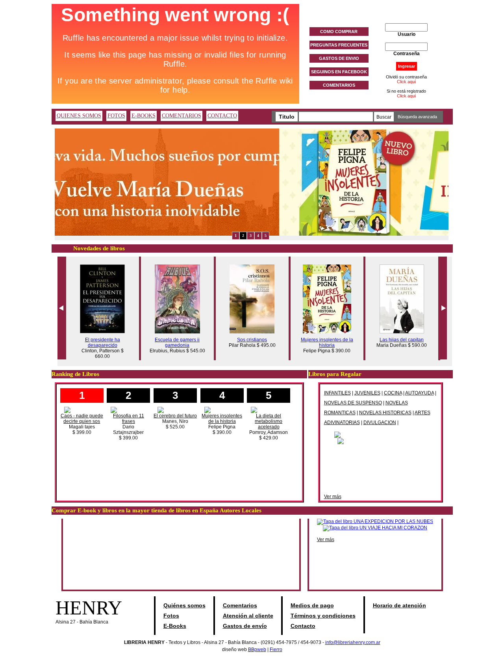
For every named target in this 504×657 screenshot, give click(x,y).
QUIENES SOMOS (79, 116)
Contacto (303, 626)
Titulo (287, 117)
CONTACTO (222, 116)
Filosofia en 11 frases (128, 418)
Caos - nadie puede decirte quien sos (82, 418)
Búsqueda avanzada (417, 116)
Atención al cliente (248, 615)
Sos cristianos (252, 339)
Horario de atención (399, 605)
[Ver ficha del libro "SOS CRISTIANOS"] (252, 332)
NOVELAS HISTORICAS (385, 412)
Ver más (332, 496)
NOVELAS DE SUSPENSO (353, 403)
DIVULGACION (379, 422)
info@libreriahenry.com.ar (352, 642)
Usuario (406, 34)
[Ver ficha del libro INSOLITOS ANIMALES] (380, 440)
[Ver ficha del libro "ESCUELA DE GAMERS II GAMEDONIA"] (177, 332)
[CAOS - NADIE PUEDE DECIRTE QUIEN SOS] (82, 409)
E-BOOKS (144, 116)
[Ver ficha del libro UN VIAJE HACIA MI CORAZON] (375, 527)
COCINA (393, 393)
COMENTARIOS (339, 85)
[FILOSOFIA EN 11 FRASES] (128, 409)
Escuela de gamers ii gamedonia (177, 342)
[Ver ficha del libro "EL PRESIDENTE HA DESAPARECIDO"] (102, 332)
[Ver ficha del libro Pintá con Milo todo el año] (380, 434)
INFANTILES (337, 393)
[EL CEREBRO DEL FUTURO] (175, 409)
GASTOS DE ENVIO (339, 58)
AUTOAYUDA (419, 393)
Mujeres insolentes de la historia (327, 342)
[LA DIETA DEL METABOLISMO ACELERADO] (268, 409)
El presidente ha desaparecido (102, 342)
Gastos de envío (245, 626)
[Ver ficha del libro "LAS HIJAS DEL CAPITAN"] (402, 332)
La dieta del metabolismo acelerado (268, 421)
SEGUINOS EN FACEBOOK (339, 71)
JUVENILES (367, 393)
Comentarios (240, 605)
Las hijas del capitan (402, 339)
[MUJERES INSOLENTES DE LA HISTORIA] (222, 409)
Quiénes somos (184, 605)
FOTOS (116, 116)
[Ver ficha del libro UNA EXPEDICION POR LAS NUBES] (375, 521)
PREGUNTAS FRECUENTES (338, 45)
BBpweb (257, 649)
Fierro (276, 649)
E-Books (174, 626)
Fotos (171, 615)
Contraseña (406, 53)
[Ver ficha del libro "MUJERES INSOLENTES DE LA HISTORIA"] (327, 332)
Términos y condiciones (323, 615)
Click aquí (406, 81)
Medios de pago (312, 605)
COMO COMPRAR (339, 31)
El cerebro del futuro (175, 416)
